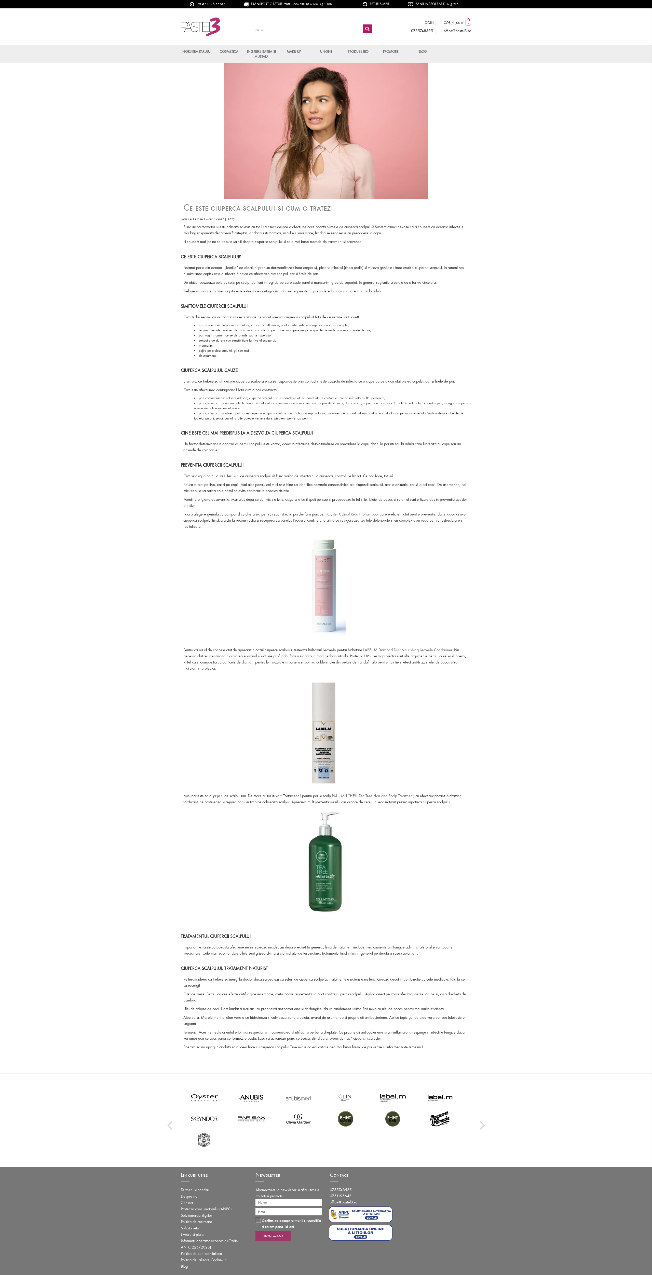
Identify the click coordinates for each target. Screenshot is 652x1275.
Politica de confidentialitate (201, 1253)
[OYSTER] (204, 1098)
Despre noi (189, 1196)
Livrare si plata (192, 1234)
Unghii (326, 51)
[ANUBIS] (251, 1098)
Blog (422, 51)
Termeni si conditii (195, 1189)
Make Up (294, 51)
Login (429, 23)
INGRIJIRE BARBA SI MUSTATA (261, 54)
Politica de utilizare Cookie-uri (203, 1259)
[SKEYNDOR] (204, 1119)
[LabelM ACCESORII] (440, 1098)
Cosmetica (229, 51)
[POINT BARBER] (345, 1119)
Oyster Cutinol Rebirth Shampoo (352, 514)
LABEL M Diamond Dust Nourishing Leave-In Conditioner (407, 649)
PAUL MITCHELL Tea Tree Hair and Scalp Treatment (372, 795)
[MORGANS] (440, 1119)
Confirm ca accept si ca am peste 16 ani (291, 1223)
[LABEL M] (392, 1098)
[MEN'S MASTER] (204, 1139)
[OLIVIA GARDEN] (298, 1119)
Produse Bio (358, 51)
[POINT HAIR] (392, 1119)
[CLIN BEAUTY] (345, 1098)
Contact (187, 1202)
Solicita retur (190, 1228)
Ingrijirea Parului (196, 51)
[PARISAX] (251, 1119)
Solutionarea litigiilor (196, 1215)
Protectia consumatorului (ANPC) (206, 1208)
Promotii (390, 51)
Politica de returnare (196, 1221)
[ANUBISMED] (298, 1098)
